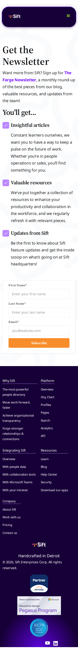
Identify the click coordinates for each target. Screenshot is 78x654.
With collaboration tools (19, 474)
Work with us (11, 517)
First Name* (18, 285)
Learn (45, 459)
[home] (35, 16)
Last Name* (17, 303)
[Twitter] (47, 642)
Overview (47, 389)
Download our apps (54, 490)
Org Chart (47, 397)
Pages (45, 412)
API (43, 436)
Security (46, 482)
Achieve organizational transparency (18, 418)
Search (45, 420)
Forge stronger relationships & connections (13, 433)
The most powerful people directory (15, 392)
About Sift (9, 509)
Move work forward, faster (16, 404)
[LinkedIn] (55, 642)
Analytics (47, 428)
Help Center (49, 474)
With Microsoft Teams (17, 482)
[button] (68, 16)
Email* (14, 322)
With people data (14, 467)
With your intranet (15, 490)
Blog (44, 467)
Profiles (46, 405)
